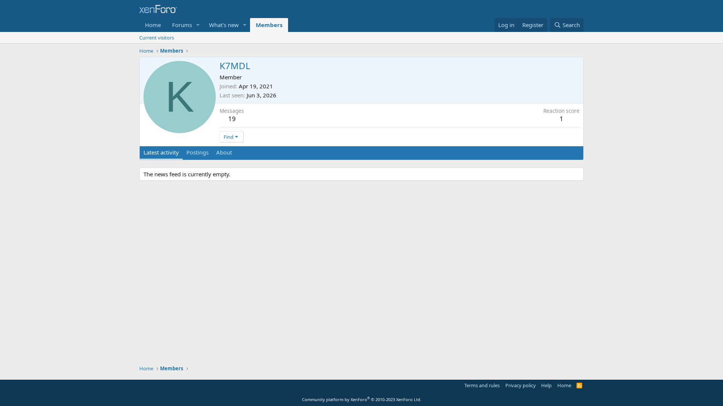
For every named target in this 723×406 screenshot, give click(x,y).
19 (232, 118)
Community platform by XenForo (361, 399)
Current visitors (156, 37)
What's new (224, 25)
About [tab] (224, 152)
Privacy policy (520, 385)
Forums (182, 25)
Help (546, 385)
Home (153, 25)
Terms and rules (482, 385)
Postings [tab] (197, 152)
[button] (198, 25)
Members (269, 25)
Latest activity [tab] (161, 152)
